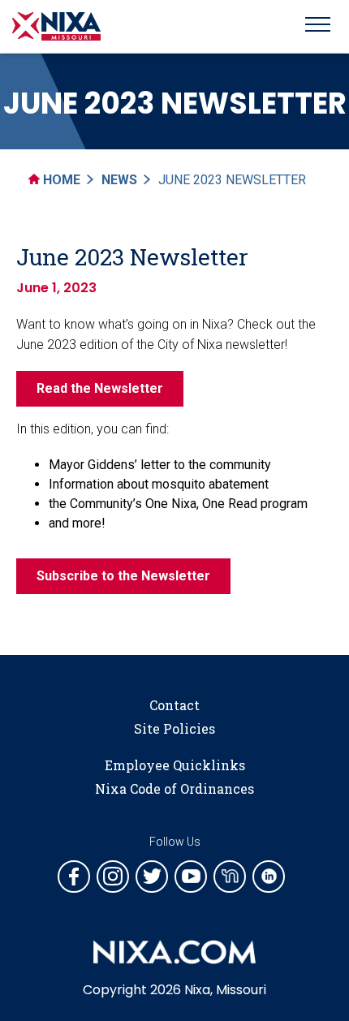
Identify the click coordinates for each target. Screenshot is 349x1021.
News (119, 179)
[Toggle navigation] (318, 27)
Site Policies (174, 728)
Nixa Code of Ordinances (174, 788)
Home (60, 179)
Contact (174, 704)
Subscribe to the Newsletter (123, 576)
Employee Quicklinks (175, 764)
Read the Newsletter (100, 388)
